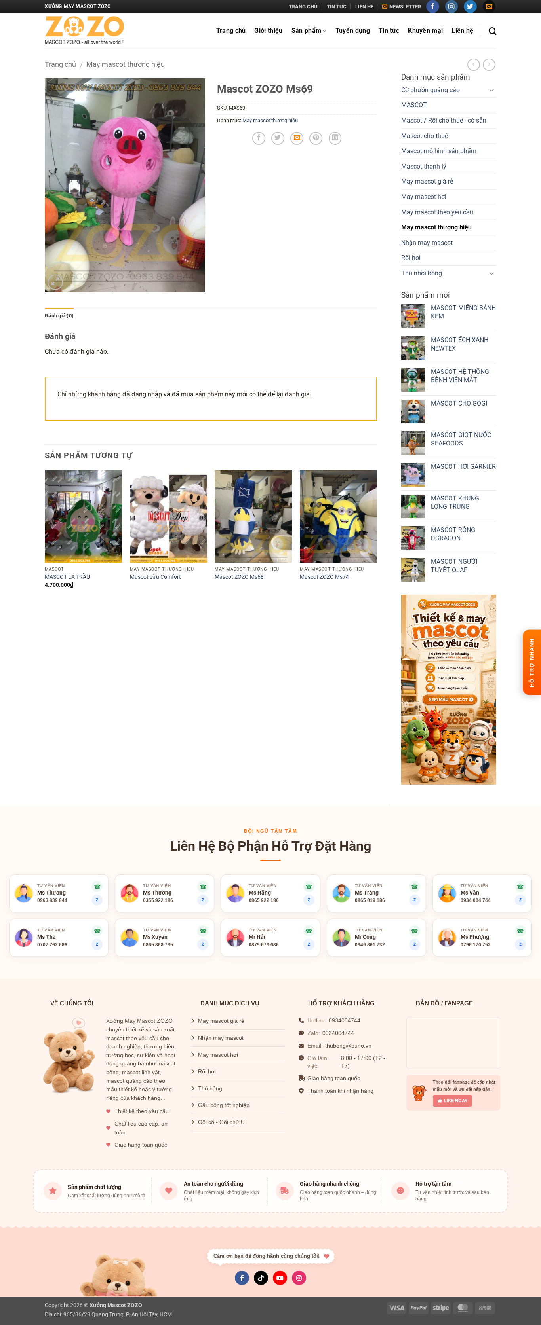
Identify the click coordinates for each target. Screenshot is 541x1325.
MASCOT (414, 105)
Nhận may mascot (427, 242)
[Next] (377, 536)
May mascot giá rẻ (427, 181)
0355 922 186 (158, 900)
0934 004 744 (476, 900)
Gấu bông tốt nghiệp (224, 1105)
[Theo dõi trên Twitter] (470, 6)
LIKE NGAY (455, 1100)
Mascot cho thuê (424, 136)
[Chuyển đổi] (491, 90)
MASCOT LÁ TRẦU (67, 577)
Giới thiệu (268, 30)
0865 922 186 (264, 900)
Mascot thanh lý (423, 166)
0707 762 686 (52, 945)
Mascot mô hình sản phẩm (438, 151)
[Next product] (473, 65)
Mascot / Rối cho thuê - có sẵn (443, 120)
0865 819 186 (370, 900)
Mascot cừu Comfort (155, 577)
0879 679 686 (264, 945)
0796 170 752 (476, 945)
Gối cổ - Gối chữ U (221, 1122)
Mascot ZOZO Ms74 (324, 577)
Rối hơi (411, 258)
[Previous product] (489, 65)
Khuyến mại (425, 30)
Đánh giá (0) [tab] (59, 315)
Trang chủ (303, 6)
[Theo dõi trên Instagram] (451, 6)
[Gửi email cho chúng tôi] (489, 6)
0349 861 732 (370, 945)
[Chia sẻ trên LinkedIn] (335, 138)
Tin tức (337, 6)
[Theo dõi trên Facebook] (432, 6)
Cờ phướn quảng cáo (430, 90)
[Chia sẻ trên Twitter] (277, 138)
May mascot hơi (423, 197)
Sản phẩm (306, 30)
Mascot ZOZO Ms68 (239, 577)
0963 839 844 (52, 900)
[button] (401, 7)
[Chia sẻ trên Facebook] (258, 138)
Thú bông (210, 1089)
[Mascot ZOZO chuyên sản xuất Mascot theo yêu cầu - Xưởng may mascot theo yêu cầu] (84, 31)
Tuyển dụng (352, 30)
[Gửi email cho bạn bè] (296, 138)
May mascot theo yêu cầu (437, 212)
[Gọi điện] (308, 886)
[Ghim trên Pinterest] (315, 138)
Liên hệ (364, 6)
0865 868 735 (158, 945)
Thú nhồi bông (421, 273)
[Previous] (45, 536)
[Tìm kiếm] (492, 31)
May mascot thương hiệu (125, 64)
